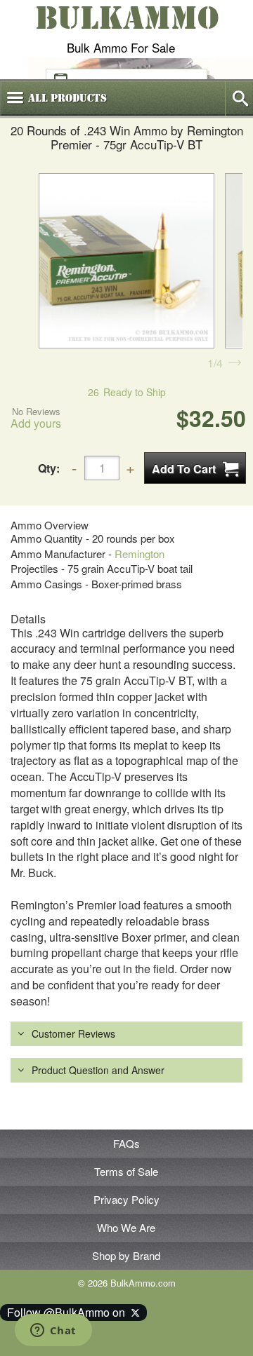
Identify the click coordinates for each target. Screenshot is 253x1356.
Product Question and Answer (98, 1070)
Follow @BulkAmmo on (69, 1312)
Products (67, 98)
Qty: (49, 468)
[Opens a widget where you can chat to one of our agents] (53, 1331)
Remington (139, 553)
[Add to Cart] (195, 468)
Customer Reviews (73, 1033)
